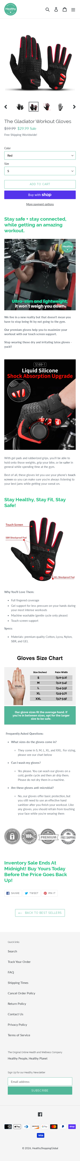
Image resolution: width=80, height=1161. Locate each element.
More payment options (40, 204)
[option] (20, 106)
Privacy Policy (17, 1024)
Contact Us (15, 1014)
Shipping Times (18, 982)
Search (12, 951)
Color (7, 148)
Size (6, 163)
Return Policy (17, 1003)
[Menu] (73, 9)
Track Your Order (19, 961)
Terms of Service (19, 1035)
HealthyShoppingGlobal (45, 1148)
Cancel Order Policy (21, 993)
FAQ (11, 972)
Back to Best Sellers (43, 912)
